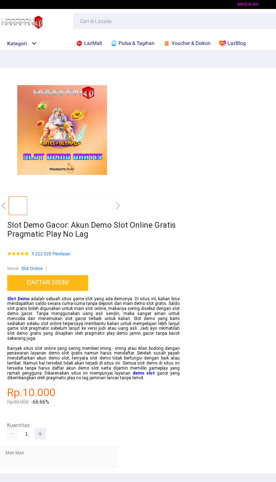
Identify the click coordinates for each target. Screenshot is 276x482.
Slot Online (31, 268)
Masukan (248, 4)
